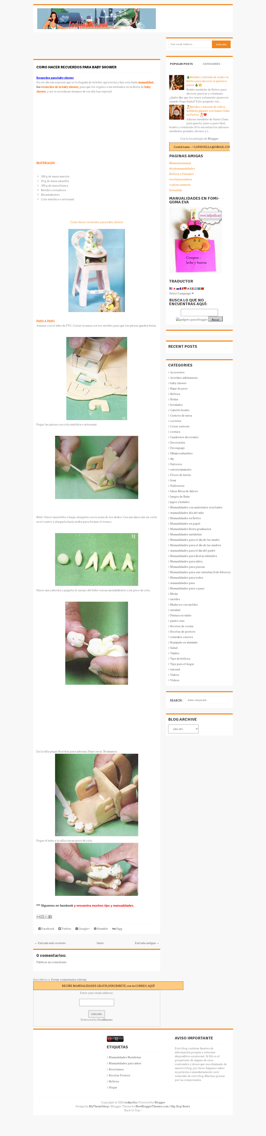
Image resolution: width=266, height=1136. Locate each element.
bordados (176, 405)
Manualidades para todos (186, 577)
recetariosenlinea (180, 179)
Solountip (175, 190)
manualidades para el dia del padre (192, 550)
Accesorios (177, 372)
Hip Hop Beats (180, 1106)
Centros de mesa (181, 415)
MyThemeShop (99, 1106)
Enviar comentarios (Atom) (68, 979)
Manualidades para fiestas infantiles (193, 556)
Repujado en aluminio (184, 642)
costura (175, 432)
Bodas (174, 399)
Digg (119, 929)
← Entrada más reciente (50, 943)
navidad (175, 610)
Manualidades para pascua (187, 567)
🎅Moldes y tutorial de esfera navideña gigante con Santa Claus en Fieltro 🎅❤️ (208, 111)
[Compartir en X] (46, 917)
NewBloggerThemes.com (152, 1106)
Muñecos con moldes (184, 604)
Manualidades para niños (186, 561)
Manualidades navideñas (186, 534)
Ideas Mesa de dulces (184, 491)
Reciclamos (116, 1069)
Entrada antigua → (147, 943)
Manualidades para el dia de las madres (195, 545)
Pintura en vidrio (180, 615)
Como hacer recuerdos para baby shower (76, 67)
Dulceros (176, 464)
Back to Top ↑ (133, 1110)
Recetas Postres (119, 1075)
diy (172, 459)
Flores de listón (180, 475)
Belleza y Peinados (181, 174)
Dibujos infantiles (181, 453)
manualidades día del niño (187, 513)
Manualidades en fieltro (185, 518)
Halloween (177, 486)
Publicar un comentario (51, 962)
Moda (174, 594)
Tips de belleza (180, 658)
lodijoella (130, 1102)
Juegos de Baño (180, 496)
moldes (175, 599)
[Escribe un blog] (42, 917)
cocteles (175, 421)
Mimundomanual (180, 163)
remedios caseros (181, 637)
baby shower (178, 383)
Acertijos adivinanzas (184, 378)
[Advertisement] (66, 47)
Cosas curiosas (180, 426)
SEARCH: (176, 700)
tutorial (175, 669)
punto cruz (177, 621)
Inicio (100, 943)
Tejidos (174, 653)
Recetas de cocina (181, 626)
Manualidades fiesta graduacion (190, 529)
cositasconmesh (179, 185)
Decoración (177, 442)
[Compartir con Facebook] (50, 917)
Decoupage (177, 448)
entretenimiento (180, 469)
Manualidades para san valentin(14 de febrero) (200, 572)
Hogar (113, 1087)
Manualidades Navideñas (125, 1057)
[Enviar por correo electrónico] (38, 917)
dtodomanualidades (182, 168)
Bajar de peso (179, 388)
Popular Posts (181, 64)
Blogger (213, 138)
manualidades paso (182, 583)
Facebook (47, 929)
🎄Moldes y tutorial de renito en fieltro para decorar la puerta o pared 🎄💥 (207, 81)
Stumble (102, 929)
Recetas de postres (182, 631)
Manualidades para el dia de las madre (195, 540)
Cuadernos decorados (184, 437)
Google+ (84, 929)
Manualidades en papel (185, 523)
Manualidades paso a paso (187, 588)
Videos (174, 675)
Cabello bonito (180, 410)
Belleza (175, 394)
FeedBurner (105, 1020)
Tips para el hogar (182, 664)
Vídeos (174, 680)
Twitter (66, 929)
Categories (211, 64)
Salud (173, 648)
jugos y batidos (180, 502)
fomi (173, 480)
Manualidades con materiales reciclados (196, 507)
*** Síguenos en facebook (55, 905)
